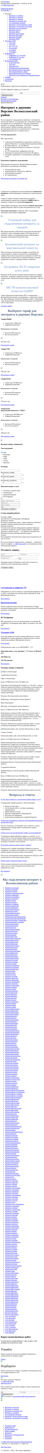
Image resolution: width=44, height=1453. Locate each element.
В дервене (12, 50)
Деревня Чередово (11, 1278)
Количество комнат (7, 476)
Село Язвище (9, 1332)
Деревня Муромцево (12, 1112)
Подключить (5, 598)
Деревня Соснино (11, 1200)
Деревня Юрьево (11, 1305)
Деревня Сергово (11, 1186)
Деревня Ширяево (11, 1293)
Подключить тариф (7, 345)
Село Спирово (10, 1325)
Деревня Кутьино (11, 1072)
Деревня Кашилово (11, 1034)
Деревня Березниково (12, 913)
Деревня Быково (10, 935)
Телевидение (7, 493)
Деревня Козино (10, 1043)
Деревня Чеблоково (12, 1273)
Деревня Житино (11, 994)
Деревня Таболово (11, 1215)
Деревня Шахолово (11, 1285)
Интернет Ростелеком (16, 34)
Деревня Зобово (10, 1003)
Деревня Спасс (10, 1202)
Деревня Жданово (11, 993)
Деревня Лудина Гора (12, 1079)
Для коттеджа (13, 66)
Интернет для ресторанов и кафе (20, 25)
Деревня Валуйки (11, 936)
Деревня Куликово (11, 1065)
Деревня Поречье (11, 1157)
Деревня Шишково (11, 1298)
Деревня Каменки (11, 1029)
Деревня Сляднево (11, 1193)
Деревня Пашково (11, 1144)
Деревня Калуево (11, 1027)
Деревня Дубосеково (12, 985)
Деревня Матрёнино (12, 1099)
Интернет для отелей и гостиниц (20, 26)
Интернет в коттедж (16, 17)
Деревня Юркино (11, 1304)
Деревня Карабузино (12, 1031)
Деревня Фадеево (11, 1251)
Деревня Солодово (11, 1199)
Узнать (3, 1359)
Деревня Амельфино (12, 897)
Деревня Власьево (11, 947)
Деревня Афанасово (12, 906)
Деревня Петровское (12, 1150)
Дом (4, 452)
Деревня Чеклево (11, 1275)
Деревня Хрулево (11, 1269)
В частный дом (14, 62)
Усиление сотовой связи (11, 490)
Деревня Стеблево (11, 1208)
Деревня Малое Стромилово (15, 1092)
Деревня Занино (10, 1000)
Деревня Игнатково (12, 1014)
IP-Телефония (8, 497)
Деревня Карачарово (12, 1032)
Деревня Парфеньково (12, 1143)
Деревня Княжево (11, 1041)
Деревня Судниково (12, 1213)
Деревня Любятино (11, 1087)
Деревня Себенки (11, 1184)
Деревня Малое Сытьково (14, 1096)
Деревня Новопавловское (14, 1132)
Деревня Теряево (11, 1231)
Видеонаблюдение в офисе (18, 72)
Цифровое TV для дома (17, 55)
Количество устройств (8, 480)
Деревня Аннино (11, 902)
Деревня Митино (11, 1106)
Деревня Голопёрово (12, 965)
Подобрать (4, 1376)
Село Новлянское (11, 1322)
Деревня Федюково (11, 1258)
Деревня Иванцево (11, 1011)
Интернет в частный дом (17, 21)
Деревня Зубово (10, 1007)
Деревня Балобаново (12, 909)
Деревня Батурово (11, 911)
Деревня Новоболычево (13, 1126)
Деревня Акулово (11, 891)
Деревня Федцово (11, 1257)
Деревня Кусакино (11, 1070)
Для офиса (12, 52)
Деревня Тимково (11, 1233)
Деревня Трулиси (11, 1244)
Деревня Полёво (10, 1153)
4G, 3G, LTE (13, 46)
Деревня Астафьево (12, 904)
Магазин (6, 462)
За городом (13, 48)
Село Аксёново (10, 1316)
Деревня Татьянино (12, 1222)
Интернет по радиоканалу (18, 28)
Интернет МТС (14, 39)
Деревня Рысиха (10, 1179)
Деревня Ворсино (11, 955)
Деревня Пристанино (12, 1161)
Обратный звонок (7, 8)
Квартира (6, 454)
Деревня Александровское (14, 893)
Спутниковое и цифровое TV (14, 588)
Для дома (12, 43)
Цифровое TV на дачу (16, 57)
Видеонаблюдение (9, 495)
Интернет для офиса (16, 15)
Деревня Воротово (11, 953)
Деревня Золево (10, 1005)
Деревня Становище (12, 1206)
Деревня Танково (11, 1217)
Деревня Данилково (12, 980)
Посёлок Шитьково (11, 1314)
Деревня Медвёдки (11, 1101)
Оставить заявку (6, 306)
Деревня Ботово (10, 927)
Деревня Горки (10, 971)
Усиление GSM (7, 632)
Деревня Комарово (11, 1047)
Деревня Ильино (11, 1018)
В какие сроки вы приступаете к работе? (16, 845)
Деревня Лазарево (11, 1074)
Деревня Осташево (11, 1137)
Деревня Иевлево (11, 1016)
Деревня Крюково (11, 1058)
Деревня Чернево (11, 1280)
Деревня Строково (11, 1211)
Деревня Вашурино (12, 940)
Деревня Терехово (11, 1229)
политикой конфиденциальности (23, 1396)
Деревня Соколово (11, 1197)
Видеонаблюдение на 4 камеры (20, 73)
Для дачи (12, 44)
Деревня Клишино (11, 1040)
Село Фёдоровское (11, 1329)
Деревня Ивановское (12, 1009)
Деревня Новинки (11, 1125)
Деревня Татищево (11, 1220)
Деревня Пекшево (11, 1146)
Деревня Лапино (11, 1076)
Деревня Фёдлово (11, 1253)
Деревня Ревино (10, 1168)
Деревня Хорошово (11, 1267)
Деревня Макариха (11, 1088)
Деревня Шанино (11, 1284)
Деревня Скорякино (12, 1191)
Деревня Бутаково (11, 933)
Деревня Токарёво (11, 1240)
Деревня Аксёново (11, 889)
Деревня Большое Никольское (15, 917)
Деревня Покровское (12, 1152)
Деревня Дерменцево (12, 982)
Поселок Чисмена (11, 1313)
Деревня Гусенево (11, 976)
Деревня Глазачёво (11, 962)
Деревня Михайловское (13, 1108)
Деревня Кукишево (11, 1063)
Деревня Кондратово (12, 1049)
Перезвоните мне (7, 95)
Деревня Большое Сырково (14, 922)
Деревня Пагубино (11, 1141)
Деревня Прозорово (12, 1163)
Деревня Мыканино (12, 1115)
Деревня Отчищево (11, 1139)
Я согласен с (19, 1396)
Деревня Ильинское (12, 1020)
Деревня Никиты (11, 1121)
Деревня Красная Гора (12, 1056)
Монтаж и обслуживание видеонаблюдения (24, 75)
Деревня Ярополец (11, 1311)
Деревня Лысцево (11, 1083)
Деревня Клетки (10, 1038)
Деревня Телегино (11, 1224)
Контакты (8, 1433)
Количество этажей (7, 472)
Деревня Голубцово (12, 967)
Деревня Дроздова (11, 984)
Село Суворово (10, 1327)
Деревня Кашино (11, 1036)
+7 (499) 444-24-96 (7, 5)
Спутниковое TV (15, 59)
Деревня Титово (10, 1238)
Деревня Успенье (11, 1247)
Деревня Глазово (11, 964)
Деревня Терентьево (12, 1228)
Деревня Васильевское (13, 938)
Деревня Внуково (11, 949)
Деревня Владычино (12, 946)
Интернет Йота (14, 32)
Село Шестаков (10, 1331)
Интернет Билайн (15, 37)
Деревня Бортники (11, 926)
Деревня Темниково (12, 1226)
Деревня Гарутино (11, 960)
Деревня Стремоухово (12, 1210)
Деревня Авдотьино (12, 888)
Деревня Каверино (11, 1023)
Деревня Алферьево (12, 895)
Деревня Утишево (11, 1249)
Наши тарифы (10, 1431)
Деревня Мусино (11, 1114)
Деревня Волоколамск (12, 951)
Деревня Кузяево (11, 1061)
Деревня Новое (10, 1130)
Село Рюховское (10, 1323)
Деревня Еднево (10, 989)
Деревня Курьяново (12, 1068)
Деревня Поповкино (12, 1155)
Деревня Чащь (10, 1271)
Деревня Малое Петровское (14, 1090)
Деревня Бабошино (11, 908)
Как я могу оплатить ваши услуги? (14, 861)
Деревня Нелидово (11, 1117)
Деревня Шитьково (11, 1294)
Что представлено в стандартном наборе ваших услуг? (21, 799)
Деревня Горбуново (12, 969)
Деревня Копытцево (12, 1052)
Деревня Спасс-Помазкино (14, 1204)
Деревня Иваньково (12, 1012)
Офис (5, 458)
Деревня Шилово (11, 1291)
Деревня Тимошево (12, 1237)
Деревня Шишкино (11, 1296)
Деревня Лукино (11, 1081)
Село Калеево (10, 1320)
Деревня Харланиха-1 (12, 1262)
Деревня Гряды (10, 973)
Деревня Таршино (11, 1219)
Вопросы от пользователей (14, 1435)
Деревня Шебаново (11, 1287)
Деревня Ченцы (10, 1276)
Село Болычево (10, 1318)
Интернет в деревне (16, 19)
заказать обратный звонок (23, 1442)
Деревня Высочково (12, 958)
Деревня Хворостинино (13, 1266)
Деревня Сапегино (11, 1181)
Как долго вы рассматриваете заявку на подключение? (21, 833)
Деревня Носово (10, 1134)
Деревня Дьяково (11, 987)
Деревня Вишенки (11, 944)
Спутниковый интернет (17, 23)
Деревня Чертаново (12, 1282)
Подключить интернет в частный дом (14, 178)
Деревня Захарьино (11, 1002)
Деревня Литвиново (12, 1078)
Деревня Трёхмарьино (12, 1242)
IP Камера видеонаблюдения (19, 68)
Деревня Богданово (11, 915)
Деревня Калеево (11, 1025)
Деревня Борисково (12, 924)
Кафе (5, 456)
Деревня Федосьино (12, 1255)
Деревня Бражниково (12, 929)
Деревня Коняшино (12, 1050)
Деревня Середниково (12, 1188)
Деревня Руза (9, 1177)
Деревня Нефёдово (11, 1119)
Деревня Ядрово (10, 1307)
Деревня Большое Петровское (15, 918)
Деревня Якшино (11, 1309)
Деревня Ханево (10, 1260)
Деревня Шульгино (11, 1300)
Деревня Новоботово (12, 1128)
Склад (5, 460)
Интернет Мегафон (16, 35)
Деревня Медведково (12, 1103)
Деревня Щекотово (11, 1302)
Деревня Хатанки (11, 1264)
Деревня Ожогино (11, 1135)
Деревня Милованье (12, 1105)
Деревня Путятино (11, 1164)
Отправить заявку (7, 567)
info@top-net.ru (6, 1447)
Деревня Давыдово (11, 978)
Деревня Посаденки (12, 1159)
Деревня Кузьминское (12, 1059)
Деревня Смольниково (13, 1195)
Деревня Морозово (11, 1110)
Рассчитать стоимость (9, 509)
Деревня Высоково (11, 956)
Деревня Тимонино (12, 1235)
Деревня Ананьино (11, 899)
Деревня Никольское (12, 1123)
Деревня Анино (10, 900)
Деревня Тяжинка (11, 1246)
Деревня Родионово (12, 1173)
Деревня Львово (10, 1085)
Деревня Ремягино (11, 1170)
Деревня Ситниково (12, 1190)
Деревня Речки (10, 1172)
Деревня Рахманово (12, 1166)
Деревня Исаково (11, 1021)
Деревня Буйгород (11, 931)
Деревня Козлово (11, 1045)
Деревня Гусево (10, 974)
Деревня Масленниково (13, 1097)
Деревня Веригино (11, 942)
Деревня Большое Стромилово (15, 920)
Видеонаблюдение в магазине (19, 70)
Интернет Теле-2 (15, 30)
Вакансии (8, 1436)
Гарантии (8, 1438)
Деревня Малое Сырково (13, 1094)
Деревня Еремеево (11, 991)
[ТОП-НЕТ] (5, 2)
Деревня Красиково (12, 1054)
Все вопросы (5, 871)
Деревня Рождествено (12, 1175)
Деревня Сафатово (11, 1182)
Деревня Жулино (11, 998)
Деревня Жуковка (11, 996)
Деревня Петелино (11, 1148)
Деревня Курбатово (12, 1067)
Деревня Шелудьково (12, 1289)
